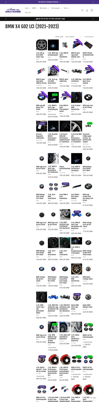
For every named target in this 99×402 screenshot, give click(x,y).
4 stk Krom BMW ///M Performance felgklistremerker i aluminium (76, 138)
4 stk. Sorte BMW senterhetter (52, 196)
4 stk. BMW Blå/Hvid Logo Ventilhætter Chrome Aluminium (52, 339)
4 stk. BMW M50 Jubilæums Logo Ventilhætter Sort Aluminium (64, 308)
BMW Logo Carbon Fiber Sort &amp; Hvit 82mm (88, 197)
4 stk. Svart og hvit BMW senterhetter (52, 81)
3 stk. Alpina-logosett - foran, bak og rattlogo (41, 369)
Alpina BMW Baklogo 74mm (87, 306)
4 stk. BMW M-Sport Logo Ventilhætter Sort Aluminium (53, 169)
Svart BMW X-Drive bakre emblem (75, 196)
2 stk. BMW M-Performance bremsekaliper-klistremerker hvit (53, 371)
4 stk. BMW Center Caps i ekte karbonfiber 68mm (40, 309)
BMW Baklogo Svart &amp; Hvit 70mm (87, 169)
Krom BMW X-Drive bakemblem (63, 196)
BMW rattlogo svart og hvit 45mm (87, 224)
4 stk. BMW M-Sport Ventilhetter (64, 55)
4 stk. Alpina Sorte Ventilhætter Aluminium (75, 338)
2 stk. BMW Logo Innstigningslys (53, 54)
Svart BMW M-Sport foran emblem (87, 81)
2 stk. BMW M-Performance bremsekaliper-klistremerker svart (64, 371)
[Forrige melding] (6, 2)
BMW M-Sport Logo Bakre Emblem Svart (75, 55)
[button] (27, 8)
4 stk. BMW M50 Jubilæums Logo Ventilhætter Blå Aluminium (53, 308)
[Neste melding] (93, 2)
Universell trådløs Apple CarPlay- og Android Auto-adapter (87, 138)
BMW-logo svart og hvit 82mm (88, 106)
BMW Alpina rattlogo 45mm (88, 278)
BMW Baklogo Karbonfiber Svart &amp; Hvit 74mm (63, 280)
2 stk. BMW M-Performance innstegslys (75, 169)
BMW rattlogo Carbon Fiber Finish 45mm (87, 253)
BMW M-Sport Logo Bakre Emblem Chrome (41, 81)
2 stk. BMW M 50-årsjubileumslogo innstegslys (76, 250)
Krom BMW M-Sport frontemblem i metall (64, 108)
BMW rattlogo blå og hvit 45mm (40, 279)
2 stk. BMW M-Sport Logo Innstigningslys (53, 107)
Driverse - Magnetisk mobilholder (40, 136)
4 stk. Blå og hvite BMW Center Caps (40, 55)
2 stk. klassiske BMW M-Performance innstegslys (53, 137)
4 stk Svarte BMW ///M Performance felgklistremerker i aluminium (64, 138)
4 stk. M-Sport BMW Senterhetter (76, 107)
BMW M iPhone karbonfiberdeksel (88, 55)
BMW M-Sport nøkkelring (63, 80)
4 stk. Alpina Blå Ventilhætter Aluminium (64, 337)
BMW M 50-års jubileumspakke (41, 398)
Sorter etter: (59, 37)
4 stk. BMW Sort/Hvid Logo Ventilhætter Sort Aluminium (64, 225)
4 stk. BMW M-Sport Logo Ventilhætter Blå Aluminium (76, 225)
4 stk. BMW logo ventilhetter (76, 80)
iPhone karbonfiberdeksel (64, 169)
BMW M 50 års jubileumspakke (88, 336)
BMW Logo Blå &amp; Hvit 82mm (40, 107)
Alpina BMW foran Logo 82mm (75, 307)
